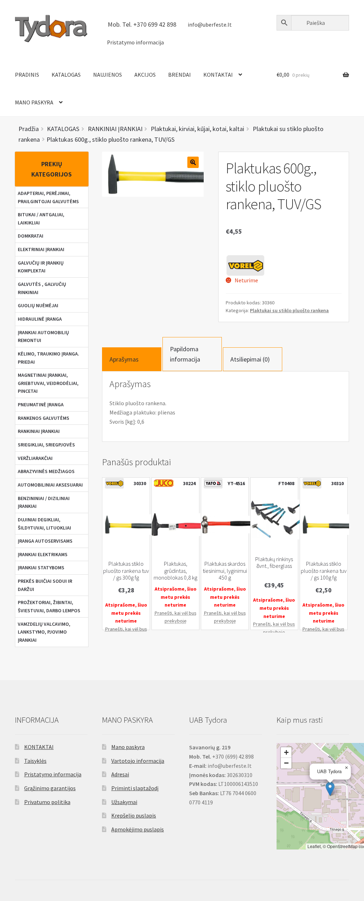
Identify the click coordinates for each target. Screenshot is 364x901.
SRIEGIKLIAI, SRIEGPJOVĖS (46, 444)
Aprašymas (124, 359)
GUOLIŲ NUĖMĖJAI (38, 305)
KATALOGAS (66, 74)
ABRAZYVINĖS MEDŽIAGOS (46, 471)
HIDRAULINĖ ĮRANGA (40, 319)
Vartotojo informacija (137, 760)
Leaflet (314, 846)
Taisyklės (35, 760)
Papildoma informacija (185, 354)
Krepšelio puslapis (133, 815)
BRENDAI (179, 74)
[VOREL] (245, 265)
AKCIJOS (145, 74)
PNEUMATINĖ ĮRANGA (41, 404)
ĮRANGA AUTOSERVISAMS (45, 541)
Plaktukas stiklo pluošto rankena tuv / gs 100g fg (324, 570)
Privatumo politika (47, 801)
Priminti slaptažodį (135, 788)
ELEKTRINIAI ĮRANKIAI (41, 249)
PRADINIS (27, 74)
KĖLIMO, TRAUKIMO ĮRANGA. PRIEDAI (48, 358)
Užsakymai (124, 801)
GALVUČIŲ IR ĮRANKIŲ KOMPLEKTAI (41, 267)
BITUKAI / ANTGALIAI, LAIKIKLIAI (41, 218)
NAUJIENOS (107, 74)
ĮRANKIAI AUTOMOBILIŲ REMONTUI (43, 336)
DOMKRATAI (30, 236)
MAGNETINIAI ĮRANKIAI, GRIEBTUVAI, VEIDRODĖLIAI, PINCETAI (48, 383)
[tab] (131, 359)
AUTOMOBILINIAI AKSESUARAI (50, 485)
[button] (330, 789)
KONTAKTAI (218, 74)
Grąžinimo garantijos (50, 788)
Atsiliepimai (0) (250, 359)
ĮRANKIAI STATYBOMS (41, 567)
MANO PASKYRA (34, 102)
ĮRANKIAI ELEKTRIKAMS (43, 554)
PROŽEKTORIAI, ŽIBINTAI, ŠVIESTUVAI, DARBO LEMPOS (49, 606)
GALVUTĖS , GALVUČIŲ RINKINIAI (42, 288)
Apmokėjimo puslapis (137, 829)
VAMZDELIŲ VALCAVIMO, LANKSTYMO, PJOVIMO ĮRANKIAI (44, 632)
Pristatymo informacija (135, 42)
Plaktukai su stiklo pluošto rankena (289, 310)
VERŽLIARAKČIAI (35, 458)
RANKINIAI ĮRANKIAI (39, 431)
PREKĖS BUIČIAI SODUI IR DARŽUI (45, 585)
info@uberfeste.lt (210, 24)
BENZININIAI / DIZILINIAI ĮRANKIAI (44, 502)
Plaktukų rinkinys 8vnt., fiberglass (274, 562)
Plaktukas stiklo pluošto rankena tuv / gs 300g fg (126, 570)
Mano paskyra (128, 746)
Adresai (120, 774)
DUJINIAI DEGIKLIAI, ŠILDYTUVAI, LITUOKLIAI (44, 523)
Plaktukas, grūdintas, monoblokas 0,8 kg (175, 570)
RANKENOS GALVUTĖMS (43, 418)
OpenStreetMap (342, 846)
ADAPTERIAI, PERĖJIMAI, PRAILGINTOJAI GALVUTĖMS (48, 197)
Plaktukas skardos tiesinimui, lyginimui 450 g (225, 570)
